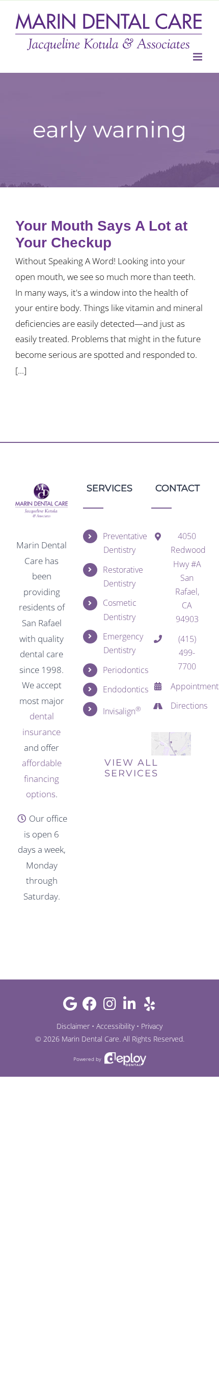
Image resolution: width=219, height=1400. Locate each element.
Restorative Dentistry (119, 576)
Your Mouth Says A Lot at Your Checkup (101, 234)
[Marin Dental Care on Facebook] (90, 1006)
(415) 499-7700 (187, 652)
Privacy (151, 1026)
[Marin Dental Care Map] (171, 736)
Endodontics (119, 689)
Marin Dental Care (90, 1039)
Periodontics (119, 670)
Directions (187, 705)
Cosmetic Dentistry (119, 609)
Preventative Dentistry (119, 542)
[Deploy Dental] (125, 1059)
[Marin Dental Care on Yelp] (149, 1006)
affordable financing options (42, 778)
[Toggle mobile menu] (198, 56)
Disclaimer (73, 1026)
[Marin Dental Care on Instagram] (110, 1006)
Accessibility (115, 1026)
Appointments (187, 686)
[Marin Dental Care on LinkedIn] (130, 1006)
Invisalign (119, 710)
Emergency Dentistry (119, 643)
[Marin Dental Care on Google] (70, 1006)
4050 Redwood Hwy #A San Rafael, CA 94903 (187, 577)
